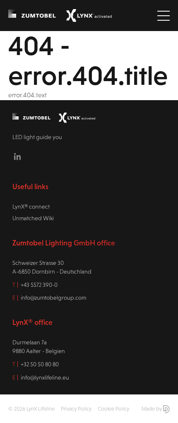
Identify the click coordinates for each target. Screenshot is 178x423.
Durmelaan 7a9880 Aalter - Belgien (38, 346)
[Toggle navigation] (163, 16)
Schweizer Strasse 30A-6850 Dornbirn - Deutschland (51, 267)
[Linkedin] (17, 156)
